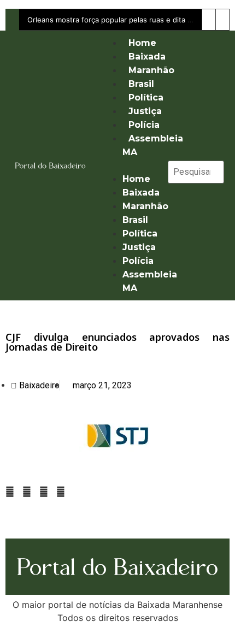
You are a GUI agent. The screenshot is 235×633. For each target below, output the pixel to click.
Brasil (141, 84)
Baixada (147, 56)
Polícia (144, 125)
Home (142, 43)
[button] (129, 165)
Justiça (145, 111)
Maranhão (151, 70)
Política (145, 97)
